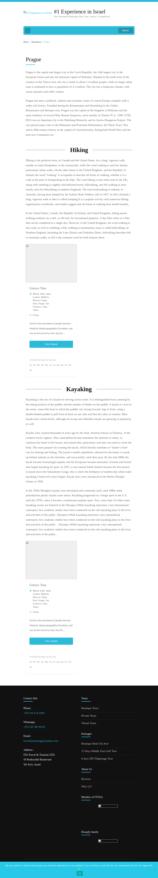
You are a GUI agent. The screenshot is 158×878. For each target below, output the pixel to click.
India (42, 294)
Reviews (86, 778)
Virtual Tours (88, 723)
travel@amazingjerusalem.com (40, 740)
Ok (79, 873)
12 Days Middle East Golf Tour (99, 751)
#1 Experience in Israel (79, 11)
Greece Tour (37, 288)
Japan (48, 294)
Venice (36, 310)
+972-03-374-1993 (33, 713)
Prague (41, 303)
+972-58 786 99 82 (34, 726)
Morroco (36, 300)
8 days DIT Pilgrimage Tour (97, 758)
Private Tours (88, 715)
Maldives (45, 297)
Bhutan (36, 294)
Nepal (44, 300)
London (36, 297)
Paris (35, 303)
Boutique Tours (90, 708)
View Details (51, 344)
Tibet (44, 307)
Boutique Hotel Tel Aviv (95, 743)
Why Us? (86, 786)
